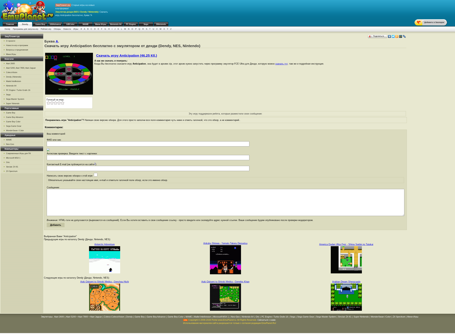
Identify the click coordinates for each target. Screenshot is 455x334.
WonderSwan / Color (15, 130)
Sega (146, 24)
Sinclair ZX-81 (12, 167)
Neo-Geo (10, 144)
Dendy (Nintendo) (13, 77)
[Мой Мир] (401, 36)
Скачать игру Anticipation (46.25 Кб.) (126, 55)
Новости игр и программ (17, 45)
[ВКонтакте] (389, 36)
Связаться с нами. (267, 320)
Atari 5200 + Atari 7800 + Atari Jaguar (84, 317)
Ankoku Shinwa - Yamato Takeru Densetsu (225, 243)
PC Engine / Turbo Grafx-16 (18, 90)
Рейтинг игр (46, 29)
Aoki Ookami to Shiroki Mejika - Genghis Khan (225, 281)
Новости (67, 29)
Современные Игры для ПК (18, 153)
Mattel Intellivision (13, 81)
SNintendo (161, 24)
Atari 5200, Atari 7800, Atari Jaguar (21, 68)
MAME (86, 24)
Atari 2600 (10, 63)
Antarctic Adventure (104, 244)
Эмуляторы (47, 317)
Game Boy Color (13, 122)
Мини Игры (100, 24)
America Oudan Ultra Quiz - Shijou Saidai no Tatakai (346, 244)
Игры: (76, 29)
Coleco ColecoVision (114, 317)
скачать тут (281, 63)
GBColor (70, 24)
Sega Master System (15, 99)
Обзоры (57, 29)
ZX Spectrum (11, 171)
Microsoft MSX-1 (13, 158)
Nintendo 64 (115, 24)
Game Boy (40, 24)
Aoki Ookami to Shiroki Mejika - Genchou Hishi (104, 281)
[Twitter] (393, 36)
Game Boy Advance (14, 117)
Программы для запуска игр (25, 29)
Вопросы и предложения (17, 50)
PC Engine (131, 24)
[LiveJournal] (404, 36)
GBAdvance (55, 24)
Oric (8, 162)
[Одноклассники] (397, 36)
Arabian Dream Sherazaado (346, 281)
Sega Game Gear (13, 126)
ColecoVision (11, 72)
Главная (10, 24)
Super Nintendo (12, 103)
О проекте (10, 41)
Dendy (25, 24)
